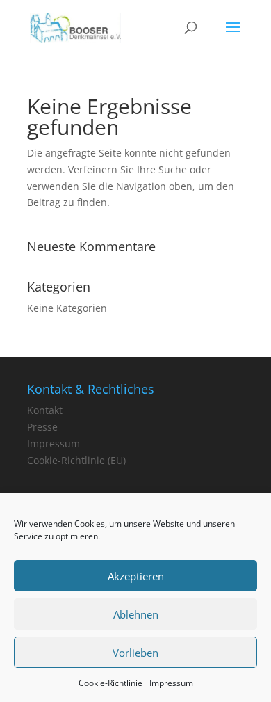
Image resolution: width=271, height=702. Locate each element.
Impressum (171, 683)
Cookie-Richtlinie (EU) (76, 460)
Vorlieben (135, 653)
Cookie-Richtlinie (110, 683)
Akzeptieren (136, 576)
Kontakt (45, 410)
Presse (42, 426)
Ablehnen (135, 614)
